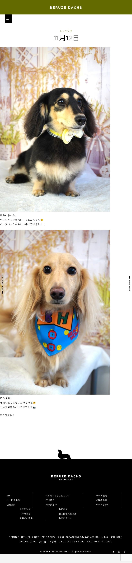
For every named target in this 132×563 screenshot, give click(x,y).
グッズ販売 (101, 496)
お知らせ (63, 509)
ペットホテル (102, 505)
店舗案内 (11, 505)
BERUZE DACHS (66, 7)
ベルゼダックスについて (58, 496)
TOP (9, 496)
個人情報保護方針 (67, 514)
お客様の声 (101, 500)
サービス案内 (13, 500)
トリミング (66, 31)
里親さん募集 (26, 518)
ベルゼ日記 (25, 514)
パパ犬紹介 (51, 505)
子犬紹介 (50, 500)
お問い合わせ (66, 518)
